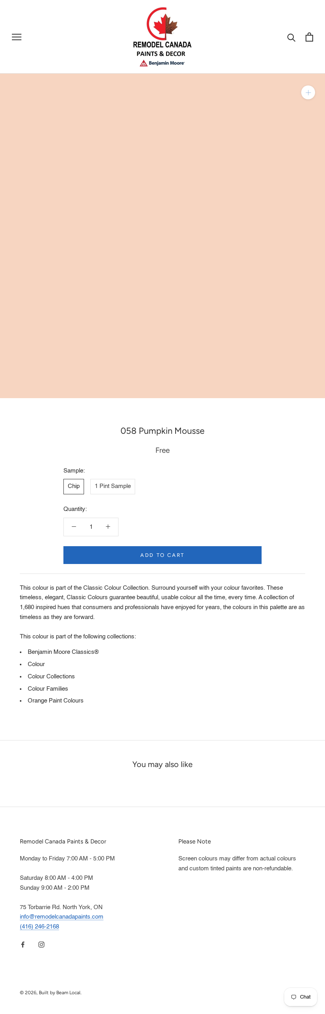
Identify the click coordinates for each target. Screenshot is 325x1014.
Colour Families (48, 689)
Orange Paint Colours (56, 701)
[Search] (291, 37)
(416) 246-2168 (39, 927)
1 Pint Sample (113, 486)
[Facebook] (23, 945)
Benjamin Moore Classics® (63, 652)
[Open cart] (309, 37)
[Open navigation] (16, 37)
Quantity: (75, 509)
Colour (36, 664)
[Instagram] (41, 945)
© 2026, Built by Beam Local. (51, 992)
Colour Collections (51, 677)
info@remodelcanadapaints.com (61, 917)
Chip (74, 486)
